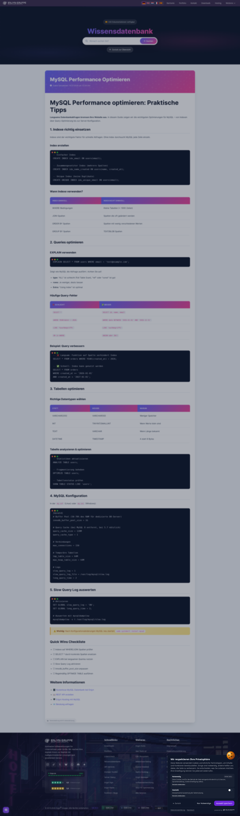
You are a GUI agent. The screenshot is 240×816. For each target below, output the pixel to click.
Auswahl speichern (224, 803)
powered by (218, 810)
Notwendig (176, 777)
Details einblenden (178, 784)
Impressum (190, 810)
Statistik (175, 790)
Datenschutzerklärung (178, 810)
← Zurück (177, 803)
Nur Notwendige (204, 803)
